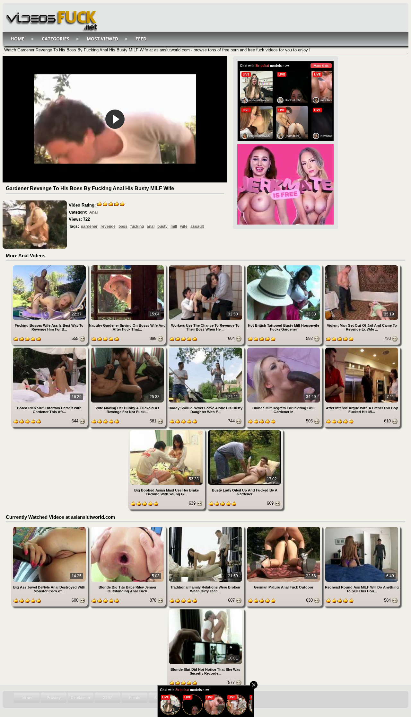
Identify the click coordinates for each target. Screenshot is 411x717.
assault (197, 226)
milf (174, 226)
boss (122, 226)
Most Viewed (102, 39)
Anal (93, 212)
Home (17, 39)
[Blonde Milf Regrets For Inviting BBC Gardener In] (284, 348)
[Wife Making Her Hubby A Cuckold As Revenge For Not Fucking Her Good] (128, 348)
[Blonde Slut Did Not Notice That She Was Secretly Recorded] (205, 610)
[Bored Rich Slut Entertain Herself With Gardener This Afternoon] (50, 348)
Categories (55, 39)
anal (150, 226)
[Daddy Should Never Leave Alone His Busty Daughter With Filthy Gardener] (206, 348)
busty (162, 226)
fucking (137, 226)
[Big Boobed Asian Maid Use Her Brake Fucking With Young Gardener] (167, 431)
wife (184, 226)
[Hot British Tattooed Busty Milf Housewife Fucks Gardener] (284, 266)
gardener (89, 226)
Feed (141, 39)
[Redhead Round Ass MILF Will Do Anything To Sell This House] (361, 528)
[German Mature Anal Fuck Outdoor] (284, 528)
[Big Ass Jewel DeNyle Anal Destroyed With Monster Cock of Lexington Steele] (50, 528)
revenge (108, 226)
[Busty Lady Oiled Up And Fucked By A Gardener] (244, 431)
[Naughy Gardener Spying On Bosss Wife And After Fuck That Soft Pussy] (128, 266)
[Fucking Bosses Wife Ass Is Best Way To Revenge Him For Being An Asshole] (50, 266)
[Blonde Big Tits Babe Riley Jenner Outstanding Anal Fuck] (128, 528)
